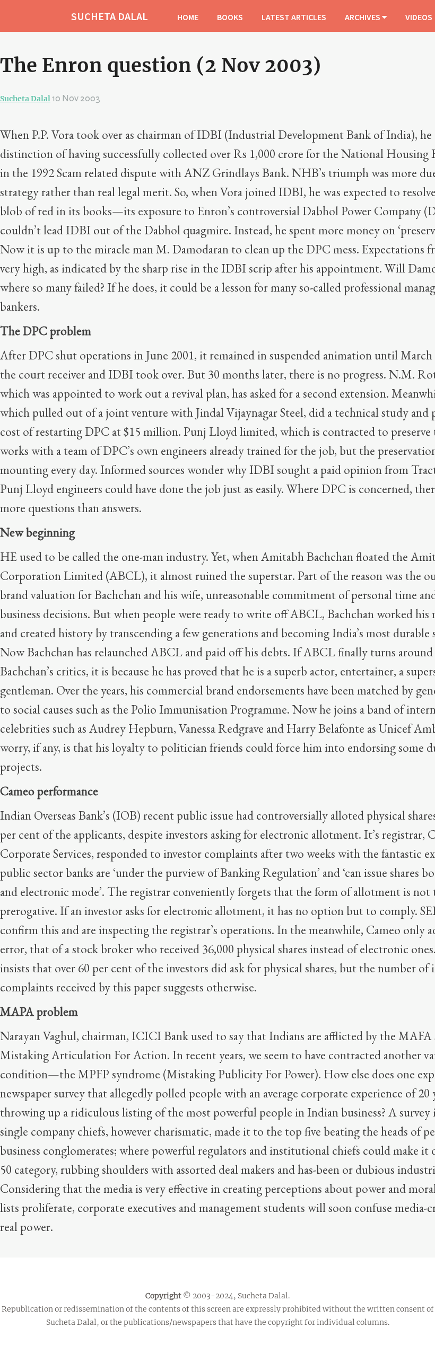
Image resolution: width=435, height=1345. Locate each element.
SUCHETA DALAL (109, 16)
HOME (187, 17)
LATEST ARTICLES (294, 17)
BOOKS (230, 17)
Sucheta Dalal (25, 98)
